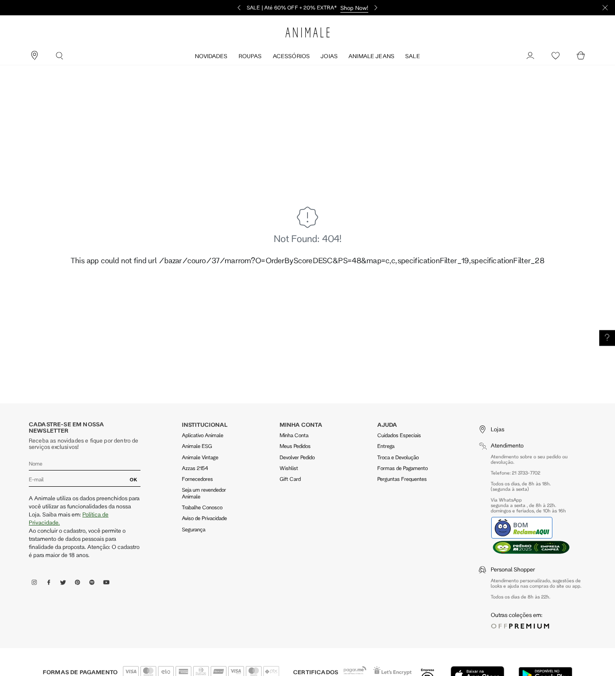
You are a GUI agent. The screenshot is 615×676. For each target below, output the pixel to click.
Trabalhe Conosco (202, 507)
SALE (412, 56)
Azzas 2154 (195, 468)
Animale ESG (197, 446)
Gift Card (290, 479)
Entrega (385, 446)
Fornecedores (197, 479)
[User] (530, 56)
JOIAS (329, 56)
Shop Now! (354, 8)
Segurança (193, 529)
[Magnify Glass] (59, 56)
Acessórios (291, 56)
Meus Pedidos (295, 446)
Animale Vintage (200, 457)
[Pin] (34, 56)
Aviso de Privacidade (204, 518)
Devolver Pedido (297, 457)
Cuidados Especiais (399, 435)
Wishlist (289, 468)
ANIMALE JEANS (371, 56)
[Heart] (556, 56)
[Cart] (581, 56)
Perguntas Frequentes (402, 479)
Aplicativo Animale (202, 435)
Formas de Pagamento (402, 468)
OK (133, 479)
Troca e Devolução (398, 457)
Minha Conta (294, 435)
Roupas (250, 56)
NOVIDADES (211, 56)
